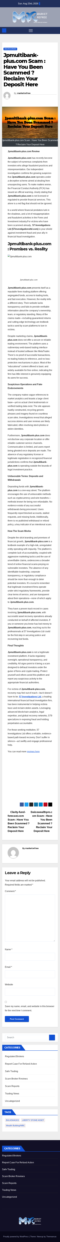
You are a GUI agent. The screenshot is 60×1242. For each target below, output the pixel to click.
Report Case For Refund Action (21, 1064)
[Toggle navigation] (30, 30)
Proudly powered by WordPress (16, 1237)
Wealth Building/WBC (15, 1125)
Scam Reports (12, 1086)
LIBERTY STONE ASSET (33, 1120)
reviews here (33, 751)
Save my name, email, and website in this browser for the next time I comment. (29, 1008)
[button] (56, 30)
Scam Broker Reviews (16, 1079)
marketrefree (24, 93)
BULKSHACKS (12, 1120)
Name (8, 949)
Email (8, 967)
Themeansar (51, 1237)
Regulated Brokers (14, 1056)
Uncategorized (10, 49)
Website (9, 984)
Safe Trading (11, 1071)
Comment (10, 891)
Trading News (12, 1093)
